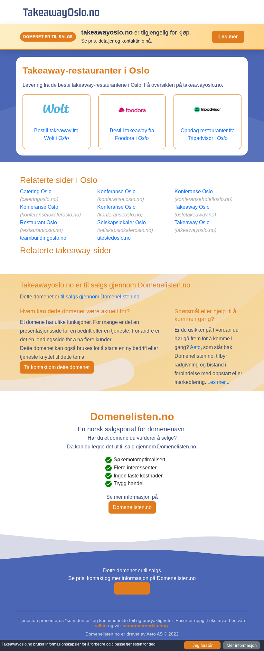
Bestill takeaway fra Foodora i (132, 134)
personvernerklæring (145, 625)
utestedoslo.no (114, 238)
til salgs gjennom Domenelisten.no (100, 296)
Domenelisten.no (132, 507)
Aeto (195, 347)
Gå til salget (132, 588)
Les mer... (218, 382)
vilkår (101, 625)
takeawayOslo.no (61, 11)
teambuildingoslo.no (43, 238)
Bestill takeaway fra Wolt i (56, 134)
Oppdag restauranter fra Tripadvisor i (208, 134)
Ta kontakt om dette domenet (57, 367)
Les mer (228, 36)
